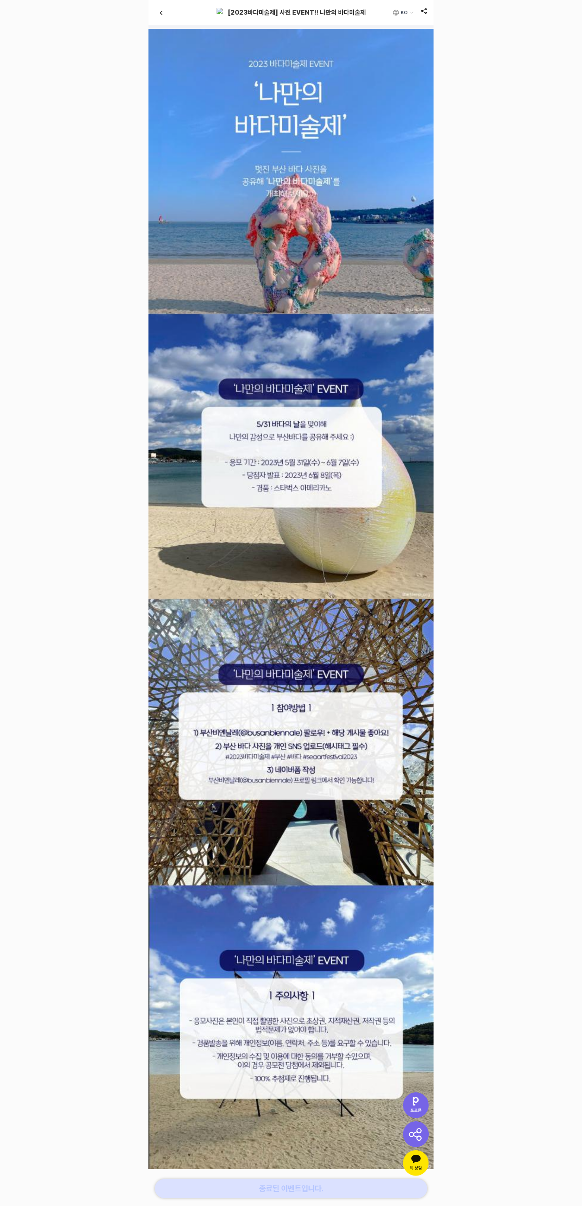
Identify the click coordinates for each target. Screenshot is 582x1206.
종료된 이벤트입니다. (291, 1188)
